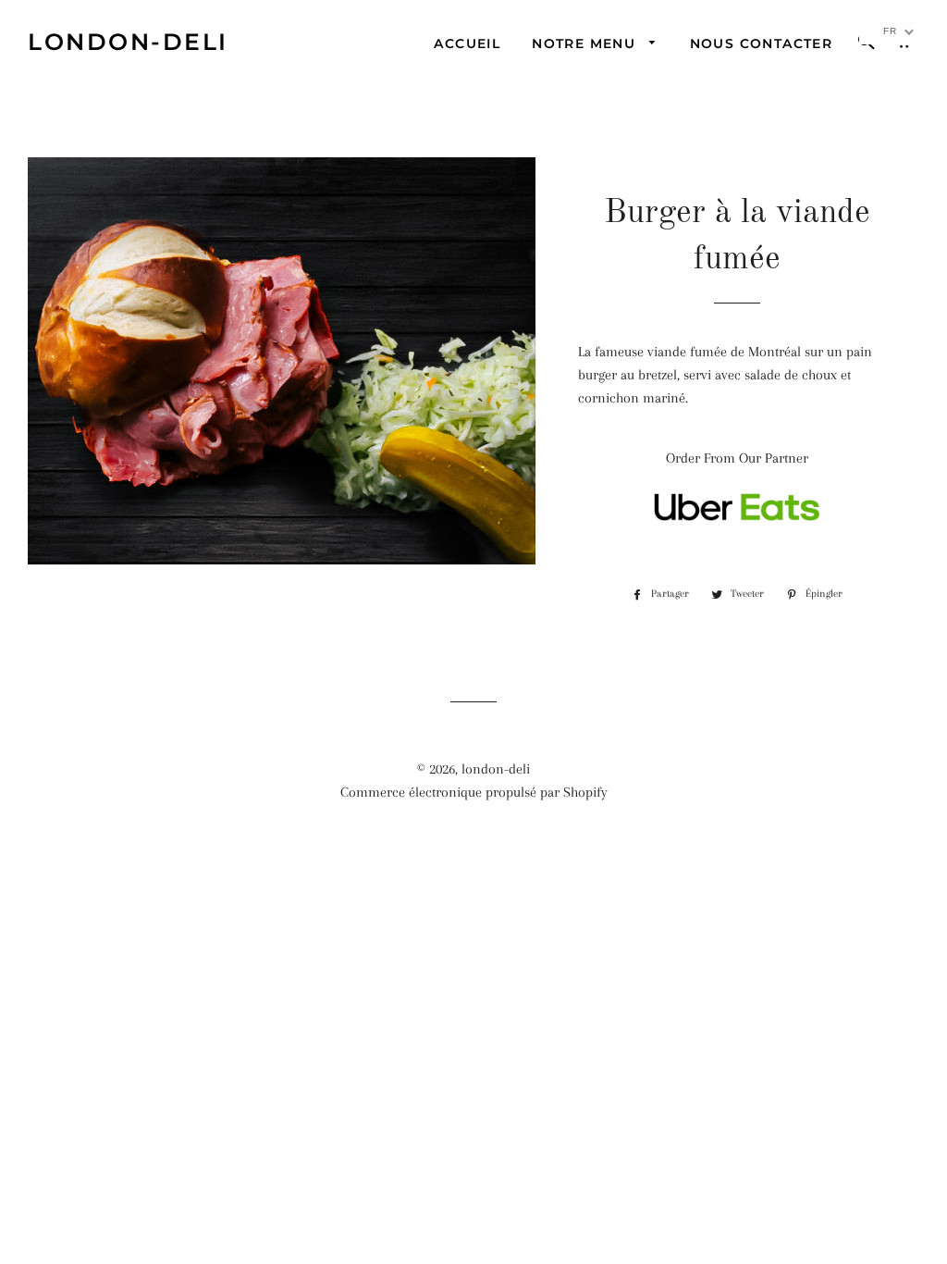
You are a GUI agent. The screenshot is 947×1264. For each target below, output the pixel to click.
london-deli (128, 42)
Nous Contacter (761, 43)
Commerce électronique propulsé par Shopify (474, 792)
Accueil (467, 43)
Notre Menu (586, 43)
